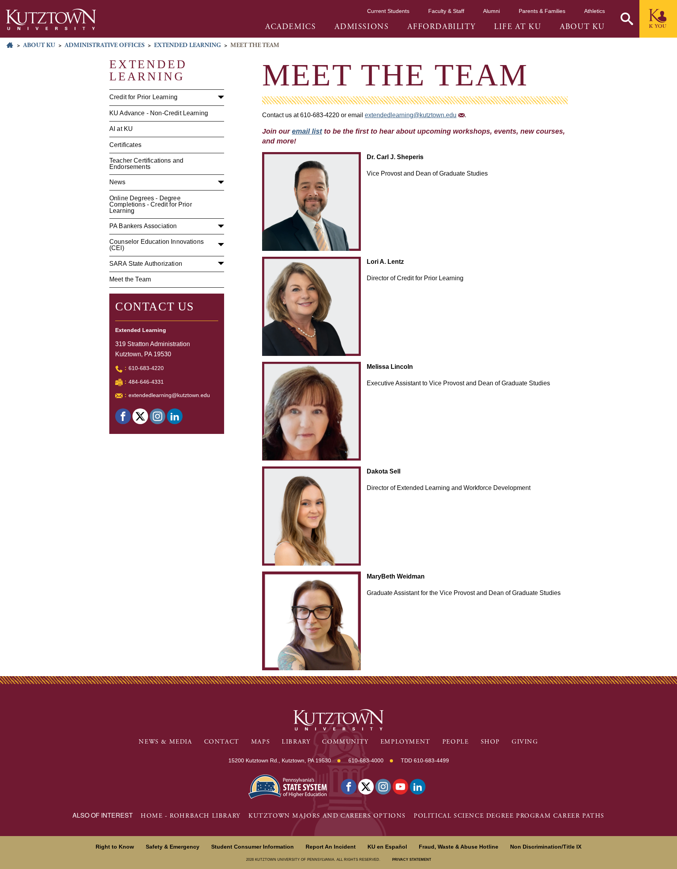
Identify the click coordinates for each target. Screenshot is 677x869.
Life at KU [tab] (517, 27)
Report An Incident (331, 847)
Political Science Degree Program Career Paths (509, 816)
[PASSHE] (287, 786)
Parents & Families (542, 11)
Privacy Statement (411, 860)
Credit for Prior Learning (143, 97)
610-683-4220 (146, 368)
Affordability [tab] (441, 27)
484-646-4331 (146, 382)
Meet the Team (130, 279)
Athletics (594, 11)
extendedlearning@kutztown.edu (169, 395)
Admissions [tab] (362, 27)
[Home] (51, 19)
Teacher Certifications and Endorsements (146, 163)
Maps (260, 742)
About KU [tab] (582, 27)
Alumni (491, 11)
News (117, 182)
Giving (525, 742)
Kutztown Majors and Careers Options (327, 816)
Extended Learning (187, 45)
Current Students (388, 11)
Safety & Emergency (172, 847)
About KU (39, 45)
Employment (405, 742)
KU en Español (387, 847)
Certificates (125, 145)
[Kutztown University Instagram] (383, 787)
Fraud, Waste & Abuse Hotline (458, 847)
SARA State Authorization (145, 263)
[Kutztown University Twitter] (366, 787)
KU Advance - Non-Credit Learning (158, 113)
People (455, 742)
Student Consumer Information (252, 847)
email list (307, 131)
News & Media (165, 742)
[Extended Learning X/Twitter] (140, 416)
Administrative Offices (105, 45)
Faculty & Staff (446, 11)
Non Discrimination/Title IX (545, 847)
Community (345, 742)
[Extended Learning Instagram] (157, 416)
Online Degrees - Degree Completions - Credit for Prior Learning (150, 204)
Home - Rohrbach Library (191, 816)
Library (296, 742)
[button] (626, 19)
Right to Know (115, 847)
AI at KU (121, 128)
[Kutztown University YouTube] (400, 787)
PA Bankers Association (143, 226)
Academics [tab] (290, 27)
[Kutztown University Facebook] (349, 787)
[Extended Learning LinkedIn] (175, 416)
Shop (490, 742)
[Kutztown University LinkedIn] (417, 787)
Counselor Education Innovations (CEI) (156, 244)
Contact (221, 742)
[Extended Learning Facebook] (123, 416)
